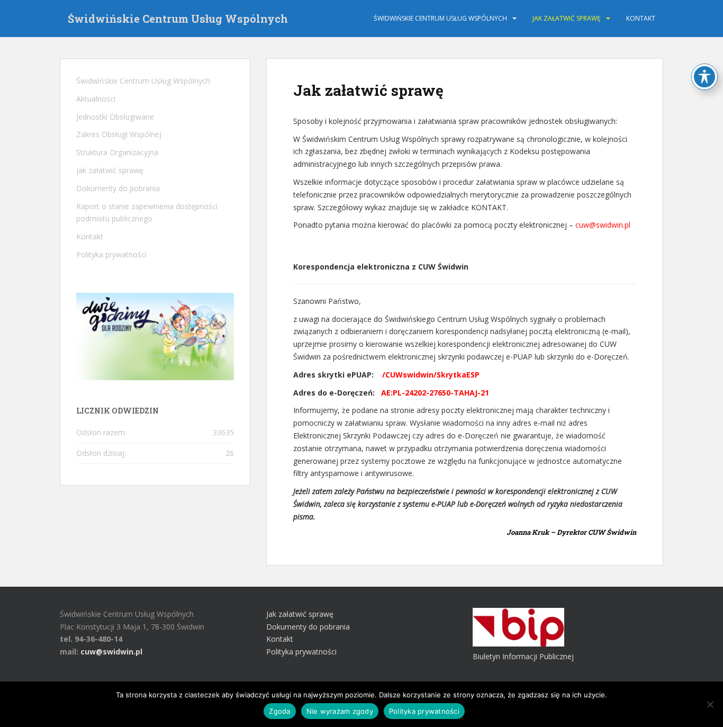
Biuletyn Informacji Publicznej (523, 656)
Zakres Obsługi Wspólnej (118, 134)
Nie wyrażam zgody (339, 711)
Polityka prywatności (111, 254)
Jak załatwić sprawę (566, 18)
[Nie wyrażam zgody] (709, 704)
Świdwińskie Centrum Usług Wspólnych (178, 18)
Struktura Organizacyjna (117, 152)
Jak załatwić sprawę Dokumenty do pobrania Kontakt (308, 626)
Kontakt (640, 18)
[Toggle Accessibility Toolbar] (704, 76)
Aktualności (95, 99)
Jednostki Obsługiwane (115, 117)
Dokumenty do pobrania (118, 188)
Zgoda (279, 711)
